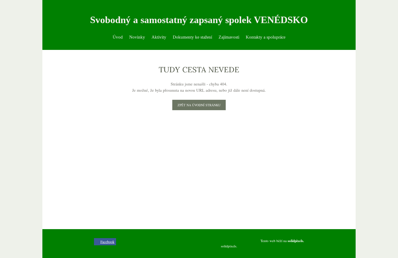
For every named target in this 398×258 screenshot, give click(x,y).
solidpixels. (229, 246)
